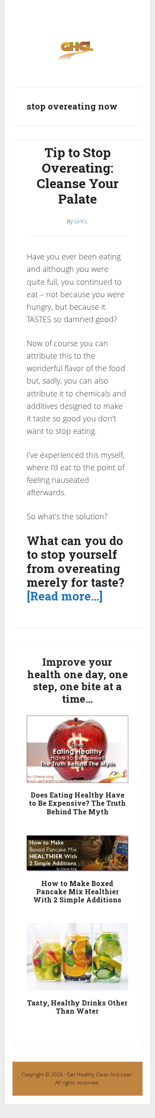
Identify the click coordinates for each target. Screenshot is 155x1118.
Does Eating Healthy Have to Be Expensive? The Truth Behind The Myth (77, 803)
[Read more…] (64, 595)
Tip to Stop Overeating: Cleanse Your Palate (77, 175)
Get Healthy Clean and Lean (77, 52)
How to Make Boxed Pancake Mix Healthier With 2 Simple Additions (77, 891)
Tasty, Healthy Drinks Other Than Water (77, 1006)
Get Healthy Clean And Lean (99, 1074)
